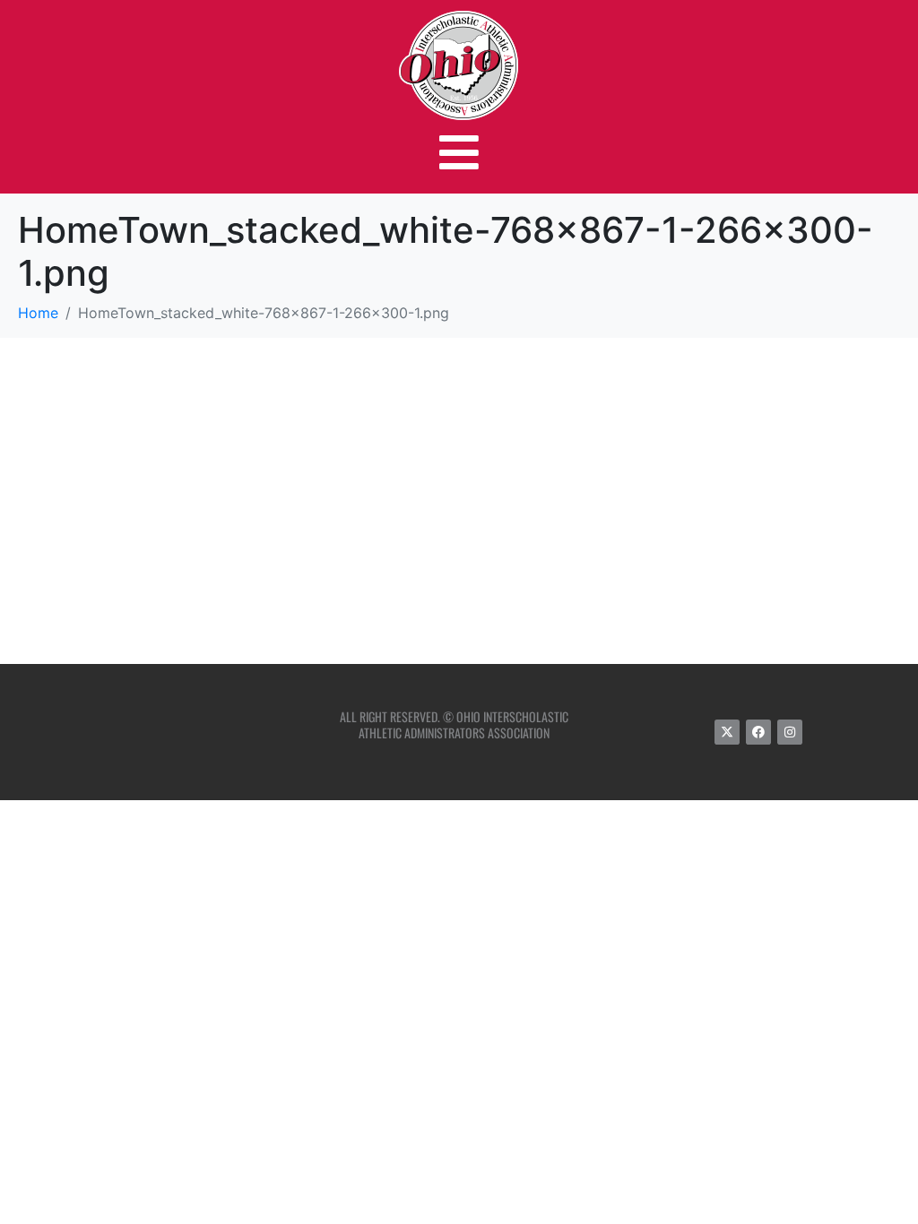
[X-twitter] (727, 732)
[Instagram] (789, 732)
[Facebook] (758, 732)
